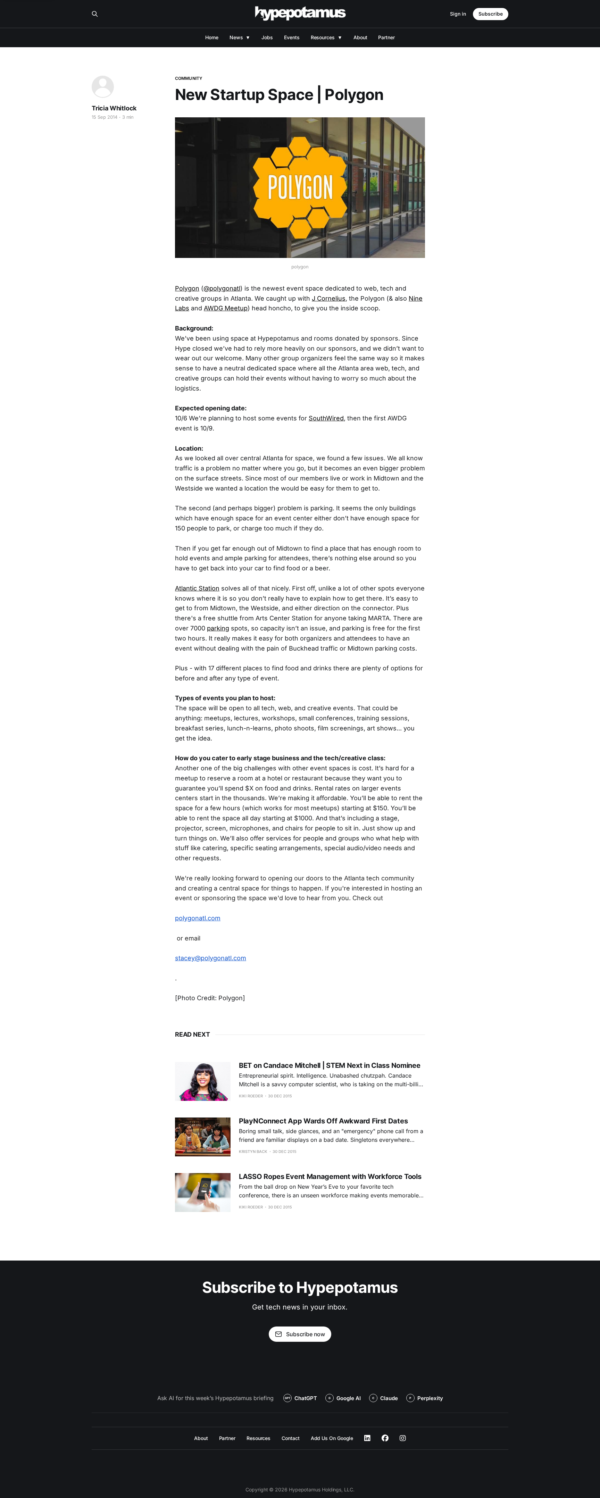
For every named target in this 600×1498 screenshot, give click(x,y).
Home (211, 37)
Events (292, 37)
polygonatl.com (197, 918)
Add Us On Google (332, 1438)
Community (188, 78)
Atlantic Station (197, 588)
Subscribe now (305, 1334)
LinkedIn (367, 1438)
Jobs (267, 37)
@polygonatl (221, 288)
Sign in (458, 14)
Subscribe (490, 14)
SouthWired (326, 418)
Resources (323, 37)
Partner (386, 37)
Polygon (187, 288)
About (360, 37)
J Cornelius (328, 298)
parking (218, 628)
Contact (290, 1438)
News (236, 37)
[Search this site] (95, 14)
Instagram (403, 1438)
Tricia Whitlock (114, 108)
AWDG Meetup (226, 308)
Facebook (385, 1438)
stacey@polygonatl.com (210, 958)
